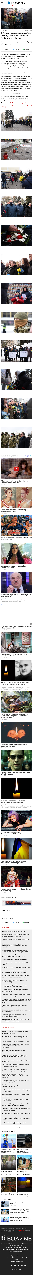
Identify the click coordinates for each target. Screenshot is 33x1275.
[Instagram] (15, 1265)
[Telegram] (18, 1265)
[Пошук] (31, 2)
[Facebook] (8, 1265)
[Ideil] (16, 1269)
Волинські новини (5, 6)
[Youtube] (22, 1265)
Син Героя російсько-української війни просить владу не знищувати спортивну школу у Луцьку (16, 105)
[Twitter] (11, 1265)
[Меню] (1, 2)
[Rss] (25, 1265)
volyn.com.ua (21, 1230)
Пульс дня (15, 6)
